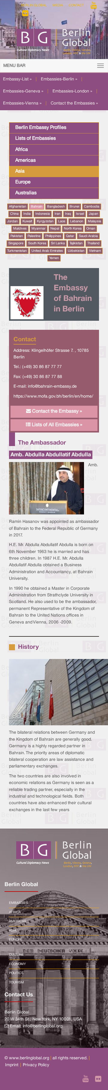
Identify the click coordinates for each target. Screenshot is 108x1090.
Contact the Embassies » (74, 103)
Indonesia (42, 213)
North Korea (73, 228)
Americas (25, 160)
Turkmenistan (17, 250)
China (14, 213)
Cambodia (91, 206)
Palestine (34, 236)
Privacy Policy (36, 1065)
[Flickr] (25, 13)
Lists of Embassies (35, 138)
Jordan (12, 221)
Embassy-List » (17, 79)
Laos (61, 221)
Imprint (11, 1065)
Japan (93, 213)
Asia (20, 171)
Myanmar (39, 228)
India (27, 213)
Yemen (54, 258)
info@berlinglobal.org (42, 1026)
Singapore (15, 243)
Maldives (20, 228)
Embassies (18, 902)
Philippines (53, 236)
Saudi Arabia (88, 236)
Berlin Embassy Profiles (40, 128)
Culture (16, 954)
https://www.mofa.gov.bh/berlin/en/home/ (53, 396)
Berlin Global (34, 5)
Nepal (54, 228)
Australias (26, 193)
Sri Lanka (58, 243)
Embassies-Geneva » (23, 91)
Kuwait (27, 221)
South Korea (37, 243)
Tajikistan (76, 243)
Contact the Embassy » (56, 411)
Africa (21, 150)
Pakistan (16, 236)
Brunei (74, 206)
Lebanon (76, 221)
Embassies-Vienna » (22, 103)
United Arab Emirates (47, 250)
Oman (90, 228)
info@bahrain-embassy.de (52, 387)
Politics (16, 973)
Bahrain (36, 206)
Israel (80, 213)
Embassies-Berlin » (59, 79)
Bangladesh (56, 206)
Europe (23, 182)
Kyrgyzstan (45, 221)
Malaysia (94, 221)
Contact (76, 5)
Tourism (16, 982)
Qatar (70, 236)
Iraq (68, 213)
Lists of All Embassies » (56, 425)
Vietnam (95, 250)
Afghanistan (17, 206)
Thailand (93, 243)
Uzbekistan (76, 250)
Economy (17, 964)
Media (57, 5)
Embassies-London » (72, 91)
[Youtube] (93, 5)
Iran (57, 213)
